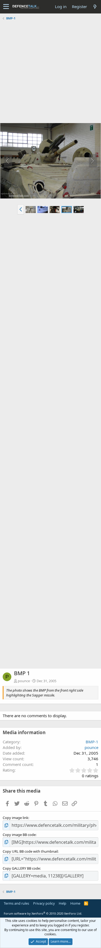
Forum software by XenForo (43, 913)
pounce (24, 680)
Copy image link (15, 817)
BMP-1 (92, 741)
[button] (6, 6)
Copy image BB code (19, 834)
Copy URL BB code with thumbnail (30, 851)
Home (75, 903)
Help (62, 903)
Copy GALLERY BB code (21, 868)
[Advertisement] (50, 72)
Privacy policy (44, 903)
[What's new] (95, 7)
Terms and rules (16, 903)
